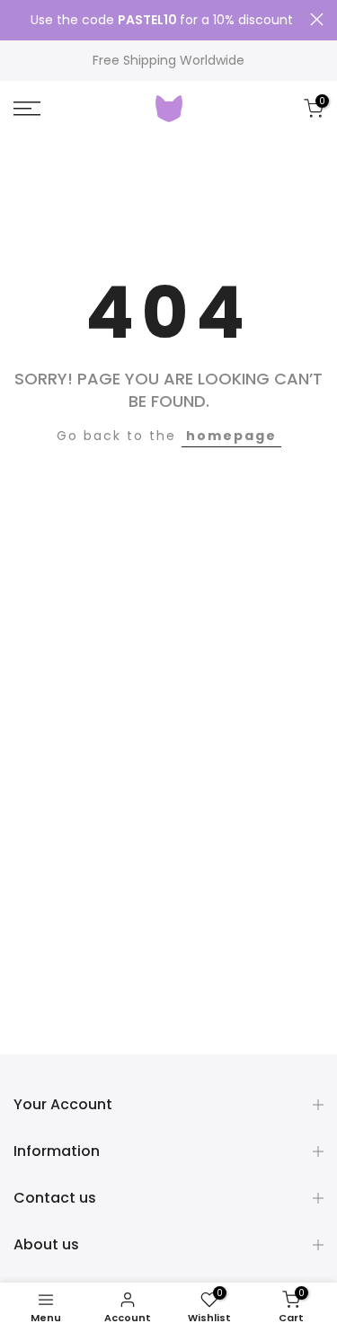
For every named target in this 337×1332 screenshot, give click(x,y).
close (317, 19)
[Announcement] (161, 20)
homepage (231, 436)
